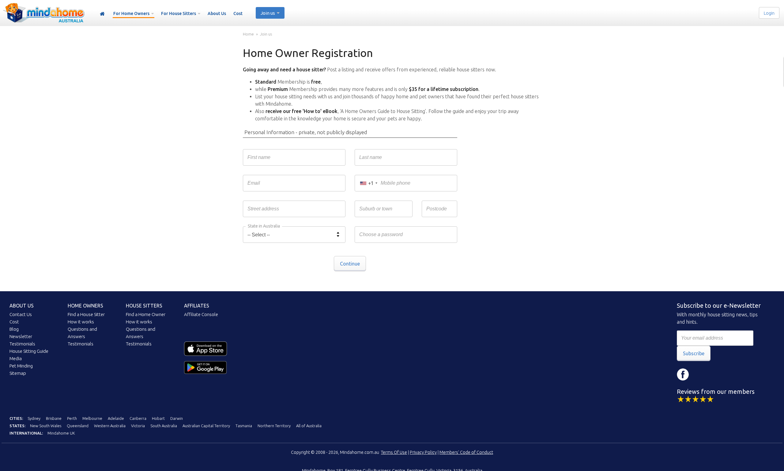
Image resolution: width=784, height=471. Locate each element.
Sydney (34, 418)
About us (21, 305)
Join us (266, 34)
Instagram (701, 374)
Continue (350, 263)
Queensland (78, 426)
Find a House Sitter (86, 314)
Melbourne (92, 418)
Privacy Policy (423, 452)
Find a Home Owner (145, 314)
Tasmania (244, 426)
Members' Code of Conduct (466, 452)
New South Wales (45, 426)
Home (102, 14)
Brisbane (54, 418)
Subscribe (693, 353)
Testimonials (22, 343)
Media (15, 358)
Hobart (158, 418)
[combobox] (368, 183)
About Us (217, 13)
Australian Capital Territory (206, 426)
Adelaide (116, 418)
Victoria (138, 426)
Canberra (138, 418)
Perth (72, 418)
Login (769, 13)
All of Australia (309, 426)
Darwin (176, 418)
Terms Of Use (394, 452)
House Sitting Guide (28, 351)
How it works (81, 321)
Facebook (683, 374)
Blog (14, 329)
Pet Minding (21, 365)
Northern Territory (274, 426)
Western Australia (110, 426)
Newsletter (20, 336)
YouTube (720, 374)
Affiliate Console (201, 314)
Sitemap (17, 373)
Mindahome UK (61, 433)
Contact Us (20, 314)
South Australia (163, 426)
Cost (238, 13)
